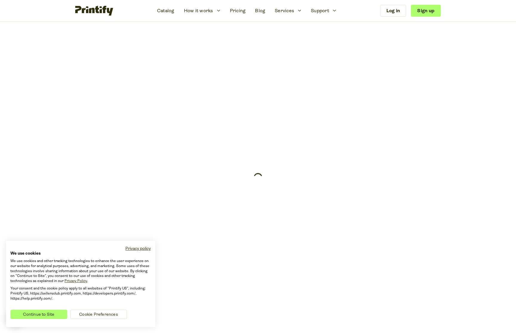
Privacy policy (138, 248)
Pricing (238, 10)
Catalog (165, 10)
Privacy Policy (75, 281)
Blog (260, 10)
